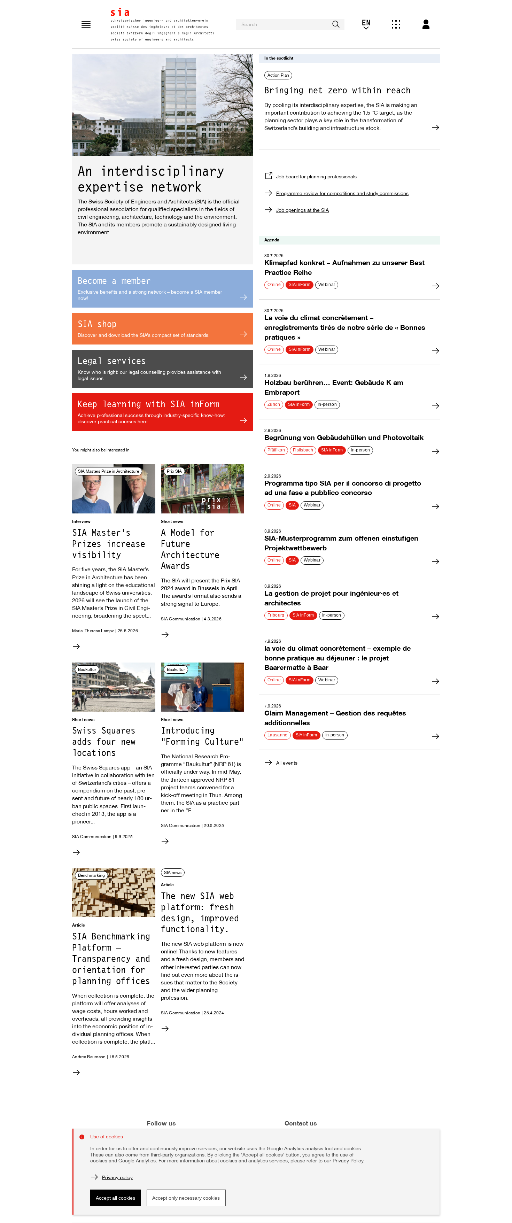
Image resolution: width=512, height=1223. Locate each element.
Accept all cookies (115, 1198)
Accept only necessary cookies (186, 1198)
